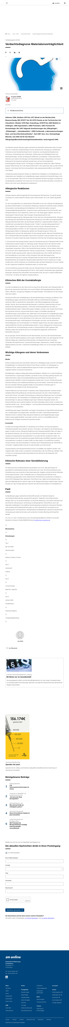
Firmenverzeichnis (41, 1002)
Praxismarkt (55, 997)
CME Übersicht (9, 1010)
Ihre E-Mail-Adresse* (11, 858)
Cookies (21, 1019)
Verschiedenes (56, 1000)
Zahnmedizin (9, 998)
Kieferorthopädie (25, 1000)
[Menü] (6, 3)
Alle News (8, 988)
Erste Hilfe (8, 1008)
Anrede (7, 865)
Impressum (40, 1019)
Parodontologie (25, 992)
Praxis (7, 993)
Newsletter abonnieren (14, 910)
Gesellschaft (9, 996)
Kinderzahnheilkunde (26, 1008)
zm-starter (55, 985)
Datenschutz (30, 1019)
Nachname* (9, 888)
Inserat (54, 989)
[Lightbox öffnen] (61, 88)
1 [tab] (57, 59)
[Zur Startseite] (15, 2)
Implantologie (24, 994)
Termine (39, 1006)
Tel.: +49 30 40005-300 (12, 971)
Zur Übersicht (12, 648)
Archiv (23, 985)
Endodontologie (25, 997)
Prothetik (23, 1002)
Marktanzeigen (40, 999)
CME (7, 1005)
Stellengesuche (56, 994)
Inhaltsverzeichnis (16, 110)
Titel (6, 873)
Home (8, 33)
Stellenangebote (56, 992)
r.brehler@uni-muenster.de (42, 520)
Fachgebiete (24, 989)
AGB (13, 1019)
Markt (38, 996)
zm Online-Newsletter (31, 918)
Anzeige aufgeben (57, 1002)
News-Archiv (9, 1001)
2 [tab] (60, 59)
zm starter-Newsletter (47, 918)
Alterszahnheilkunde (26, 1010)
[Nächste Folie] (61, 72)
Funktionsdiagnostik (42, 988)
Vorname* (8, 880)
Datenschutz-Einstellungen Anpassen (15, 1022)
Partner (7, 1019)
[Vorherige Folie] (7, 72)
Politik (7, 990)
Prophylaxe (39, 985)
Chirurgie (23, 1005)
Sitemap (48, 1019)
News (7, 985)
